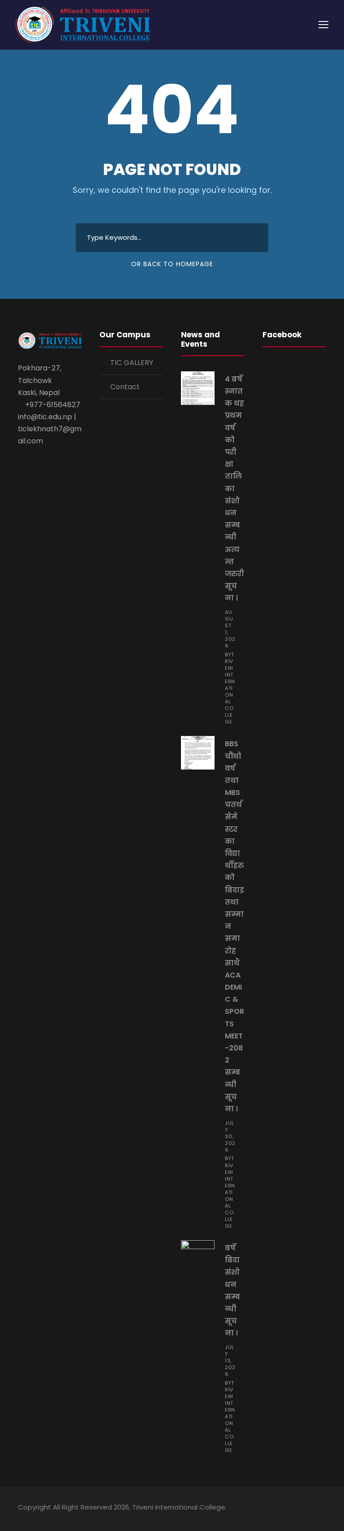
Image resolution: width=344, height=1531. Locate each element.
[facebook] (275, 1508)
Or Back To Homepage (172, 263)
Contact (125, 387)
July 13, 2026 (230, 1361)
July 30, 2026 (230, 1136)
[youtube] (307, 1508)
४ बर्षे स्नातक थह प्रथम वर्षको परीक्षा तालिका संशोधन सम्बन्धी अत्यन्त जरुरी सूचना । (234, 488)
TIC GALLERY (131, 362)
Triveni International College (230, 688)
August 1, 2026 (230, 628)
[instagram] (322, 1508)
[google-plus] (291, 1508)
